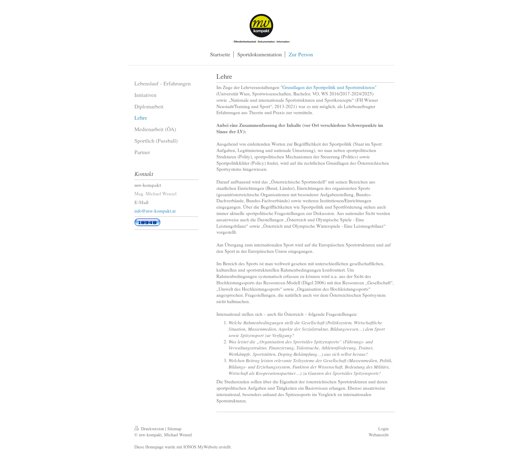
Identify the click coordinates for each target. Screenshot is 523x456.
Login (383, 428)
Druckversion (152, 428)
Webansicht (379, 435)
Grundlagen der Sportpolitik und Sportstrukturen (328, 87)
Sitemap (174, 428)
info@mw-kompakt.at (155, 211)
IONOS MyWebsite (200, 447)
